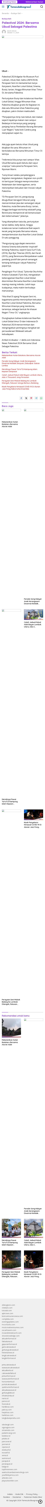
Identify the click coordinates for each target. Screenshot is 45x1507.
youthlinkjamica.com (10, 1475)
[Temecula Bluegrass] (18, 7)
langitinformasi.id (9, 1358)
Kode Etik (19, 1494)
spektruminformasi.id (10, 1387)
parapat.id (6, 1461)
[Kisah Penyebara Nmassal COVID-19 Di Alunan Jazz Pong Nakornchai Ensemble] (33, 814)
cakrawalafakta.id (9, 1373)
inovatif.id (6, 1452)
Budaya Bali (6, 19)
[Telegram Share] (36, 398)
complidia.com (8, 1319)
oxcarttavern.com (9, 1330)
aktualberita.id (7, 1370)
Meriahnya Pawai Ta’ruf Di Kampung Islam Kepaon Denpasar (19, 370)
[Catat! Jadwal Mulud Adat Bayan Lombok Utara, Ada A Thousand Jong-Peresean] (33, 614)
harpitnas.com (7, 1412)
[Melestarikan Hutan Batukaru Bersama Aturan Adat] (11, 414)
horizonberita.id (8, 1381)
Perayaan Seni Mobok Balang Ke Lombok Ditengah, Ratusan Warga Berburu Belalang (20, 382)
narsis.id (5, 1398)
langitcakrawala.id (9, 1355)
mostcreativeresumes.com (13, 1327)
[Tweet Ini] (26, 398)
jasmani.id (6, 1444)
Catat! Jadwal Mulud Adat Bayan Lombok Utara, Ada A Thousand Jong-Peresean (22, 376)
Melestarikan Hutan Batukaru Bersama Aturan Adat (21, 356)
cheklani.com (7, 1308)
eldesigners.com (8, 1305)
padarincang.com (9, 1433)
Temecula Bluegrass (30, 1500)
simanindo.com (8, 1430)
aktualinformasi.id (9, 1338)
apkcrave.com (7, 1313)
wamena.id (6, 1458)
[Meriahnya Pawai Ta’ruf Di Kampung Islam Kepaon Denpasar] (11, 703)
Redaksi (6, 1497)
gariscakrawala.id (9, 1347)
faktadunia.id (7, 1341)
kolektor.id (6, 1436)
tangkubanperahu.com (11, 1418)
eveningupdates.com (10, 1322)
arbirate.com (7, 1478)
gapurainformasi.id (9, 1344)
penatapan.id (7, 1464)
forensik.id (6, 1404)
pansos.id (6, 1401)
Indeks (10, 1494)
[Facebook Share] (21, 398)
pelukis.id (5, 1438)
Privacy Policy (32, 1494)
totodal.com (7, 1310)
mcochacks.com (8, 1324)
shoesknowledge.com (11, 1336)
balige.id (5, 1466)
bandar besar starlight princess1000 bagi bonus (21, 1291)
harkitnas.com (7, 1415)
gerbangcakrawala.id (10, 1350)
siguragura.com (8, 1427)
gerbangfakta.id (8, 1393)
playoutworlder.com (10, 1480)
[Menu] (3, 7)
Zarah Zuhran (11, 31)
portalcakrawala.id (9, 1384)
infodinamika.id (8, 1395)
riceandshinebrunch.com (12, 1333)
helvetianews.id (8, 1352)
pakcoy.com (7, 1409)
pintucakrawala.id (9, 1365)
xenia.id (5, 1455)
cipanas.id (6, 1447)
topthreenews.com (9, 1469)
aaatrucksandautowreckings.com (15, 1472)
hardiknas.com (8, 1407)
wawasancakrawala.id (10, 1367)
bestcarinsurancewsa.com (12, 1316)
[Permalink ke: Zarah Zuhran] (4, 31)
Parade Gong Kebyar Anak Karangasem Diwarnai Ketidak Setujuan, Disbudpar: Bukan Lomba (21, 363)
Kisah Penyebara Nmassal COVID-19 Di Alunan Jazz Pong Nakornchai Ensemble (21, 388)
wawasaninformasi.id (10, 1379)
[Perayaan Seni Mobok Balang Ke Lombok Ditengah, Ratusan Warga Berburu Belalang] (11, 903)
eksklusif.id (6, 1450)
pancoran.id (6, 1441)
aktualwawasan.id (9, 1390)
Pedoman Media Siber (33, 1497)
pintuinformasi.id (8, 1376)
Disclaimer (17, 1497)
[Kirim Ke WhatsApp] (41, 398)
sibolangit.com (8, 1424)
